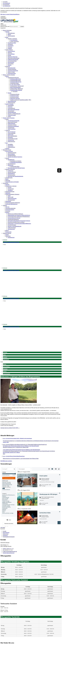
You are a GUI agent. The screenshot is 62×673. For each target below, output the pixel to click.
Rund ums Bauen (9, 151)
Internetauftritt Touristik (12, 138)
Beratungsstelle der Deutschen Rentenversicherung (19, 215)
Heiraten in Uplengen (12, 38)
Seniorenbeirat (11, 62)
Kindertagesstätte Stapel (15, 80)
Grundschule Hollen (14, 95)
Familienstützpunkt (12, 112)
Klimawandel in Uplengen (10, 186)
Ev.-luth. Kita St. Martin (15, 84)
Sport (6, 143)
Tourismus (7, 130)
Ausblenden (3, 16)
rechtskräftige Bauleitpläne (16, 162)
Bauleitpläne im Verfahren (15, 161)
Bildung (7, 76)
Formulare (10, 47)
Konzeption (15, 91)
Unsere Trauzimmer (14, 41)
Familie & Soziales (9, 104)
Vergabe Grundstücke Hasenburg (15, 156)
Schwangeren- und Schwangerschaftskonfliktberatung (19, 223)
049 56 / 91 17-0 (8, 548)
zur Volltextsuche (6, 6)
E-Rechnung (10, 170)
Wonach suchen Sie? (5, 26)
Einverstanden (3, 18)
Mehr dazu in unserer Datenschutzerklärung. (9, 14)
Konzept (9, 187)
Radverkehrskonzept (9, 191)
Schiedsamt (10, 44)
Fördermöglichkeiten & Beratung (12, 194)
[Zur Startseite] (9, 22)
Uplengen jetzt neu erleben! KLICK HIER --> (9, 428)
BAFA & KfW (10, 197)
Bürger (6, 37)
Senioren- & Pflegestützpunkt (14, 113)
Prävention (10, 106)
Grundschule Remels (14, 94)
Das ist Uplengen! (11, 131)
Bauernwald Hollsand (12, 122)
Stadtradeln (7, 193)
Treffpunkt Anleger (12, 115)
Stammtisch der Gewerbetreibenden (15, 176)
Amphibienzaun (11, 237)
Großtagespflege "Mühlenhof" (16, 88)
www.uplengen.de (8, 553)
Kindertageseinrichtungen (13, 77)
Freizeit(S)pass (11, 127)
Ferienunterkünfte (11, 133)
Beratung (7, 212)
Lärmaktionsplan (8, 177)
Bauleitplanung (11, 159)
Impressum (5, 535)
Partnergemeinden (12, 73)
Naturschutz (7, 236)
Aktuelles (7, 31)
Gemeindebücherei (12, 101)
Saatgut (7, 234)
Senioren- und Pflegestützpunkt (14, 226)
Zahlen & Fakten (11, 72)
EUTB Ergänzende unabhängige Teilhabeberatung (19, 216)
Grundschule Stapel (14, 97)
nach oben (2, 527)
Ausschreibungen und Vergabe (12, 181)
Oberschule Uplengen (15, 98)
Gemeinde (7, 66)
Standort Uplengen (12, 172)
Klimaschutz (5, 183)
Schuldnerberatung (12, 225)
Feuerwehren (11, 45)
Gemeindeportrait (11, 68)
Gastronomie (10, 134)
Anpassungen (11, 188)
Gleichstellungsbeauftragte (13, 58)
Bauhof (6, 179)
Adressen (10, 52)
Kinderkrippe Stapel (14, 83)
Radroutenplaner (11, 141)
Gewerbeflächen (11, 173)
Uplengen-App (11, 140)
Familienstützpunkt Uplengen (14, 218)
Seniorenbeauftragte (12, 61)
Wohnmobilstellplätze (12, 136)
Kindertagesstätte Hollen (15, 79)
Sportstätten (10, 144)
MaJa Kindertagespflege (15, 87)
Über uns (7, 207)
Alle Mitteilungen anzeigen (6, 461)
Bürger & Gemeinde (7, 30)
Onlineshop (10, 137)
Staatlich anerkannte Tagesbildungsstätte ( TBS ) (20, 99)
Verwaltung (10, 190)
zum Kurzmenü (6, 4)
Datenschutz (5, 534)
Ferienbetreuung (11, 108)
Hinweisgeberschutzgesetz (9, 536)
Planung (7, 158)
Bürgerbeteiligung (11, 163)
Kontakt (9, 55)
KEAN (9, 195)
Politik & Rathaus (9, 49)
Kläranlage (7, 180)
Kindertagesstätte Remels (15, 81)
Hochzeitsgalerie (13, 40)
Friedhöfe (10, 48)
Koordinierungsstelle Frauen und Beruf (16, 222)
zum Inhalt (5, 1)
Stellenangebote (11, 36)
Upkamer (5, 205)
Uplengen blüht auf (7, 233)
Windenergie (10, 165)
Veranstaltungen (11, 33)
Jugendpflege (11, 105)
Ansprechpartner (11, 51)
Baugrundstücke (11, 154)
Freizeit (6, 119)
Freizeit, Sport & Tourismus (8, 118)
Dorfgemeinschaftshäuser (13, 126)
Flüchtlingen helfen (12, 43)
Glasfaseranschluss (12, 152)
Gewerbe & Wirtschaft (10, 169)
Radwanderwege (11, 123)
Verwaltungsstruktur (12, 69)
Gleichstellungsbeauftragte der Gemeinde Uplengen (19, 220)
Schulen (9, 93)
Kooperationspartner (9, 209)
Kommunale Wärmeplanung (11, 204)
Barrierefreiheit (6, 532)
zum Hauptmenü (6, 3)
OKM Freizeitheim (11, 129)
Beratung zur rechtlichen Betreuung (15, 213)
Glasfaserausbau (11, 175)
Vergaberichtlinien (12, 155)
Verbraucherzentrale (12, 198)
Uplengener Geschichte (13, 70)
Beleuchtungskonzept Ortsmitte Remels (16, 168)
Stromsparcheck (11, 200)
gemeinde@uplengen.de (10, 551)
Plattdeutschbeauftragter (13, 59)
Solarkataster (8, 201)
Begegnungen (8, 232)
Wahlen (9, 34)
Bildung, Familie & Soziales (9, 74)
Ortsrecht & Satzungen (12, 56)
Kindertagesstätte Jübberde (16, 90)
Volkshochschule (11, 102)
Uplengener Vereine (12, 125)
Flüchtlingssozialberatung (13, 219)
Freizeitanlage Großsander (13, 120)
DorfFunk (7, 148)
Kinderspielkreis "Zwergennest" (17, 86)
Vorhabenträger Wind (14, 166)
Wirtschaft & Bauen (7, 150)
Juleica (9, 116)
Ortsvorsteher (11, 63)
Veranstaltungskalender (10, 208)
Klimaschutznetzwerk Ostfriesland (12, 202)
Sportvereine (10, 145)
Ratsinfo (9, 65)
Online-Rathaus (11, 54)
